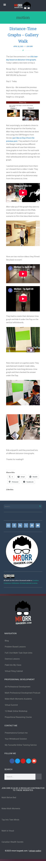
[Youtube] (23, 761)
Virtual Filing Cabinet (14, 671)
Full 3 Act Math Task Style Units (18, 653)
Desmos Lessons (12, 659)
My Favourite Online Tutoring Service (21, 745)
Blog (7, 641)
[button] (4, 4)
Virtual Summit (11, 705)
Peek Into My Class (13, 665)
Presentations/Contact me (16, 733)
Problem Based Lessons (15, 647)
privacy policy (35, 851)
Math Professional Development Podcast (22, 693)
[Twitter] (17, 761)
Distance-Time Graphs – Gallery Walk (23, 35)
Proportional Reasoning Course (18, 717)
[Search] (39, 506)
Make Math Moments (11, 808)
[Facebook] (12, 761)
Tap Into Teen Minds (10, 820)
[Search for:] (23, 506)
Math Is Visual (8, 831)
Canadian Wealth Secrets (12, 842)
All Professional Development (17, 687)
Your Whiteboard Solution (16, 739)
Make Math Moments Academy (18, 699)
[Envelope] (34, 761)
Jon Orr (29, 46)
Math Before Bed (9, 797)
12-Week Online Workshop (16, 711)
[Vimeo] (28, 761)
